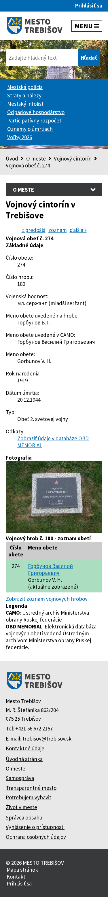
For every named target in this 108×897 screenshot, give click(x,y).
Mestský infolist (25, 103)
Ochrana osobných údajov (36, 836)
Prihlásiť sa (88, 5)
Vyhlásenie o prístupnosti (35, 827)
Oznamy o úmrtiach (30, 128)
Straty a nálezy (24, 95)
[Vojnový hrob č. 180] (54, 531)
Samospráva (20, 778)
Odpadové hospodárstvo (36, 112)
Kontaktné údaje (25, 748)
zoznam (57, 229)
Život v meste (21, 807)
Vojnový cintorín (73, 158)
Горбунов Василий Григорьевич (50, 569)
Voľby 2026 (19, 137)
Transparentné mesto (31, 787)
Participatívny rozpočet (34, 120)
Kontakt (16, 876)
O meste (36, 158)
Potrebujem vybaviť (28, 797)
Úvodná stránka (24, 759)
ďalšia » (78, 229)
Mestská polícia (25, 87)
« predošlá (34, 229)
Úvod (12, 158)
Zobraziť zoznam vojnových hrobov (47, 598)
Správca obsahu (24, 817)
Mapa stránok (22, 869)
